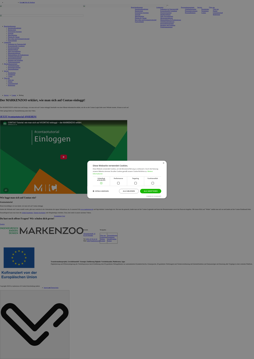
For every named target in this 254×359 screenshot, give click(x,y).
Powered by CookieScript (153, 196)
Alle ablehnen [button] (129, 191)
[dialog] (127, 179)
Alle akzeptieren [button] (150, 191)
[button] (101, 191)
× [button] (163, 163)
